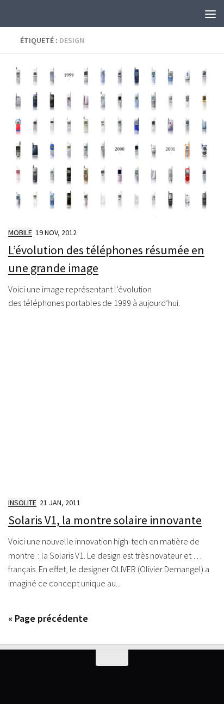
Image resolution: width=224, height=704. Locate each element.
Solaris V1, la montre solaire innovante (105, 520)
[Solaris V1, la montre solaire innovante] (112, 409)
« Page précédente (48, 618)
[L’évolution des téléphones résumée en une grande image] (112, 139)
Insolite (22, 502)
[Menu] (210, 13)
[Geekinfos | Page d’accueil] (30, 13)
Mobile (20, 232)
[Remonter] (112, 658)
